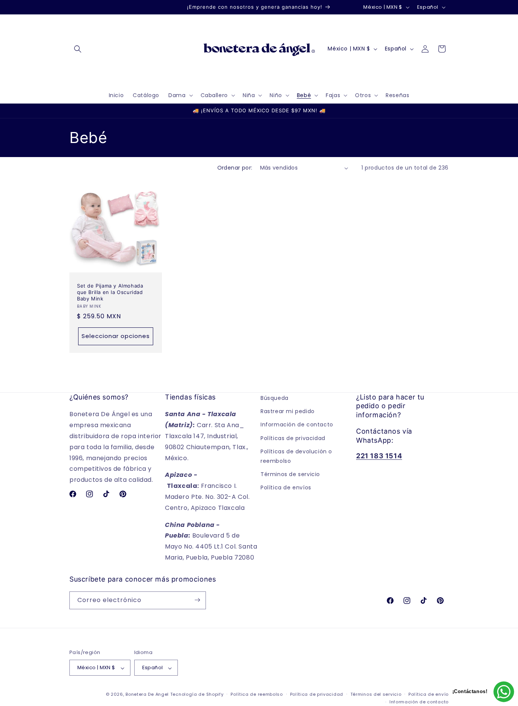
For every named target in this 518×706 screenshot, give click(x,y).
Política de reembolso (257, 695)
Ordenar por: (235, 167)
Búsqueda (275, 398)
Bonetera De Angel (147, 695)
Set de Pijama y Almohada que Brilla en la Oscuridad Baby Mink (110, 292)
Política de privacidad (316, 695)
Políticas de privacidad (293, 438)
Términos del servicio (376, 695)
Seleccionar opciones (116, 336)
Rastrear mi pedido (288, 411)
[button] (77, 49)
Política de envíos (286, 487)
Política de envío (428, 695)
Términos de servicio (290, 474)
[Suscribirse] (197, 600)
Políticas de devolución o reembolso (296, 456)
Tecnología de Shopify (197, 695)
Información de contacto (297, 424)
